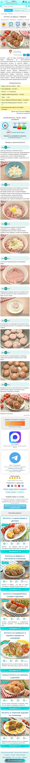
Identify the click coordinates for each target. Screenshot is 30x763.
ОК (16, 757)
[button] (24, 26)
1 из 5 (10, 478)
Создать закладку (17, 423)
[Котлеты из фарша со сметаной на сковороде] (15, 570)
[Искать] (26, 6)
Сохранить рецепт (16, 760)
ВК (13, 757)
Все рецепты (8, 10)
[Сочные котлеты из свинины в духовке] (15, 689)
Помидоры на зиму (19, 10)
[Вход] (28, 2)
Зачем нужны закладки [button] (15, 426)
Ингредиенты (13, 19)
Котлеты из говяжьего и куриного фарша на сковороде (15, 635)
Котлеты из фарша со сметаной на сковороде (15, 557)
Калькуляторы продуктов (21, 752)
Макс (19, 757)
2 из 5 (12, 478)
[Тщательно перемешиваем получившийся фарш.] (15, 274)
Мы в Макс (15, 444)
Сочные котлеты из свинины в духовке (15, 676)
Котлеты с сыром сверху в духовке (15, 519)
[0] (19, 26)
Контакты (7, 755)
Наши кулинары (20, 755)
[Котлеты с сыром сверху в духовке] (15, 532)
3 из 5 (15, 478)
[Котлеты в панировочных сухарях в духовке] (15, 607)
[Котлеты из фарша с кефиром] (15, 39)
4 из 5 (17, 478)
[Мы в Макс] (15, 437)
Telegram (24, 757)
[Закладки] (26, 1)
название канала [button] (14, 468)
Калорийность (20, 19)
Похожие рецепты (5, 19)
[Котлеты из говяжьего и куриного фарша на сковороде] (15, 649)
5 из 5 (20, 478)
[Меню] (1, 2)
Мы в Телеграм (15, 465)
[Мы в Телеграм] (15, 458)
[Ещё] (27, 10)
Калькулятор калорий (7, 752)
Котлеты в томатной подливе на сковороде (15, 713)
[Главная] (11, 2)
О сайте (13, 755)
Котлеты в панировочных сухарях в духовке (15, 595)
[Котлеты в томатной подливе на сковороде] (15, 726)
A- (24, 55)
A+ (28, 55)
